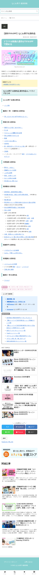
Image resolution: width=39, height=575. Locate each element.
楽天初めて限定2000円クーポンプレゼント (19, 317)
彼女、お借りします (10, 175)
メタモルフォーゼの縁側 (11, 250)
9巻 (28, 229)
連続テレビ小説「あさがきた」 (13, 127)
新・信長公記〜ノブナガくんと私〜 (14, 146)
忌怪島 (6, 151)
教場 (5, 138)
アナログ (7, 280)
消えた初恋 (7, 210)
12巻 (28, 218)
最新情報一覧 (11, 299)
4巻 (28, 215)
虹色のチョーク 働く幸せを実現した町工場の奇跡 (19, 237)
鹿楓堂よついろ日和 (10, 170)
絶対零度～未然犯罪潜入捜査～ (13, 192)
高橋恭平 (29, 289)
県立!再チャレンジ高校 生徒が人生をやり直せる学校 (19, 202)
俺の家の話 (7, 199)
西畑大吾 (6, 289)
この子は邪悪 (8, 173)
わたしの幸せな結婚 (10, 178)
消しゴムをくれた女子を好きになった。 (16, 116)
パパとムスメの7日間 (10, 264)
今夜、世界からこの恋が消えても (14, 234)
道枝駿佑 (14, 289)
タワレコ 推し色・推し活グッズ (16, 338)
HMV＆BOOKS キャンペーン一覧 (16, 341)
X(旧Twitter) (10, 304)
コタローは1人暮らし (10, 141)
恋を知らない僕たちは (11, 181)
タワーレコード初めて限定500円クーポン (19, 336)
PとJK (6, 130)
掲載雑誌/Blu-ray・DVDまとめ (16, 301)
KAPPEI (6, 143)
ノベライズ (25, 267)
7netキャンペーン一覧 (13, 333)
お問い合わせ (28, 562)
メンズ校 (7, 105)
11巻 (31, 221)
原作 (23, 154)
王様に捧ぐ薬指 (9, 269)
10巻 (27, 221)
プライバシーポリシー (10, 562)
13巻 (32, 218)
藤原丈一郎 (29, 287)
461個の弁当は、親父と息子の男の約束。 (16, 194)
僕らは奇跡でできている (11, 135)
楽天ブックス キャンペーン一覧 (16, 330)
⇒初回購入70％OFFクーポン (11, 84)
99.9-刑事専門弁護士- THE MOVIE (14, 207)
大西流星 (20, 287)
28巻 (30, 231)
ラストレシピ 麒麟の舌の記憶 (13, 133)
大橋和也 (13, 287)
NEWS (5, 287)
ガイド (19, 267)
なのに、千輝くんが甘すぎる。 (13, 253)
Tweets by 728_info (7, 442)
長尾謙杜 (21, 289)
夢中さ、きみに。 (9, 167)
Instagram (10, 309)
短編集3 (26, 223)
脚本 (14, 267)
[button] (37, 11)
